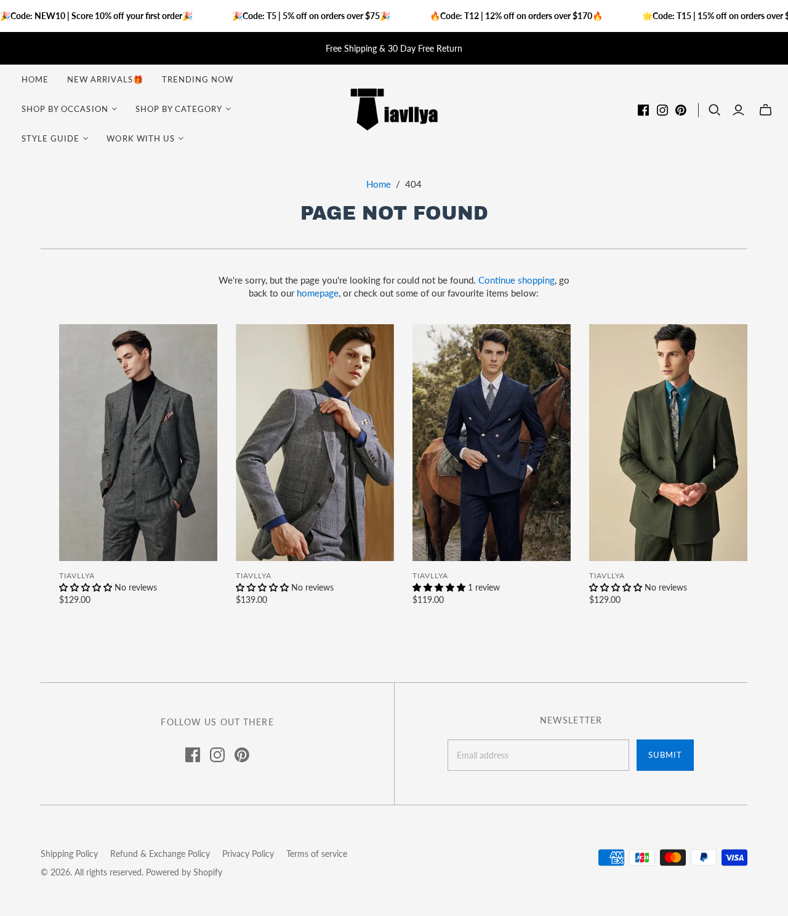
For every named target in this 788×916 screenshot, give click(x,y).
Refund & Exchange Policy (160, 853)
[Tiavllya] (394, 109)
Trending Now (197, 79)
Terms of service (316, 853)
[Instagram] (662, 110)
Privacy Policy (248, 853)
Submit (665, 755)
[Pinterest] (680, 110)
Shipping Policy (69, 853)
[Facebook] (643, 110)
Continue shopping (516, 279)
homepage (318, 292)
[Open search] (715, 110)
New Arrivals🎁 (105, 79)
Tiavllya (77, 575)
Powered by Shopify (184, 872)
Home (35, 79)
